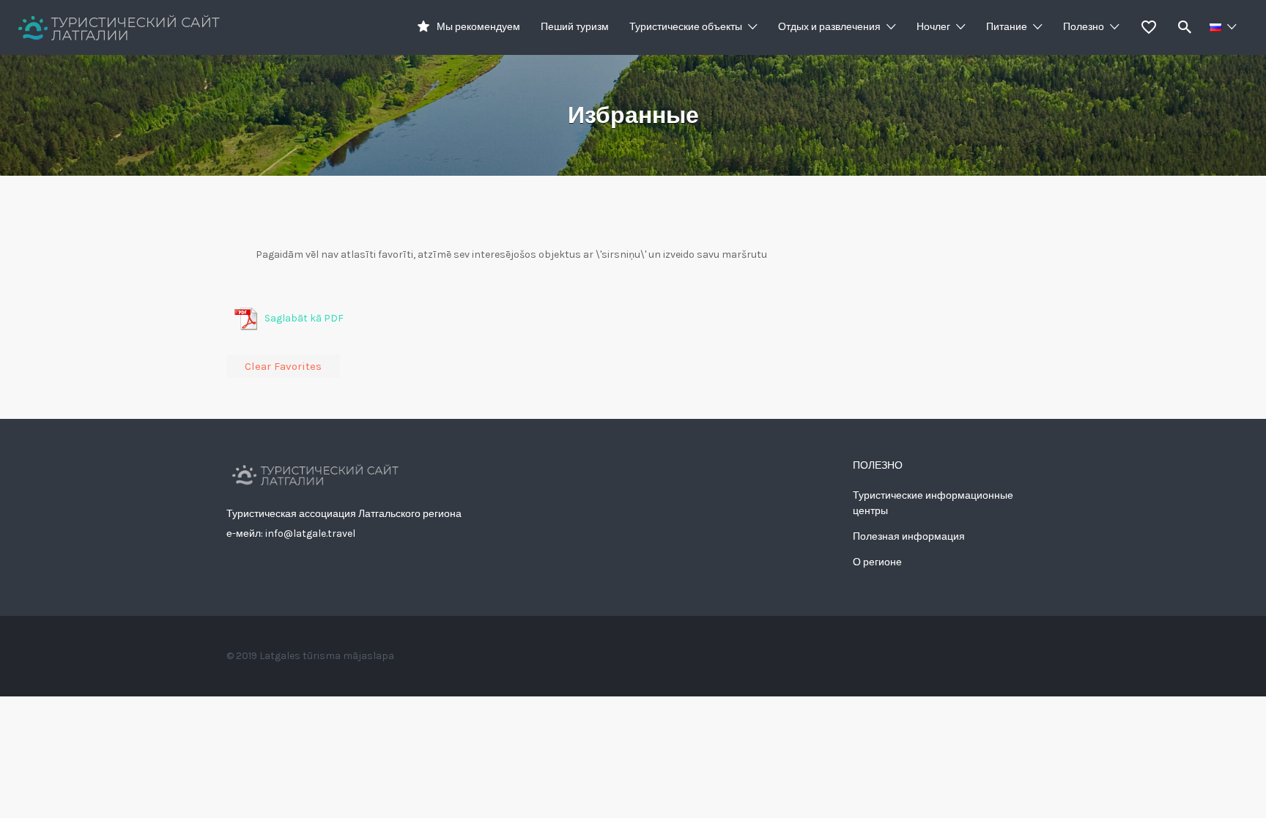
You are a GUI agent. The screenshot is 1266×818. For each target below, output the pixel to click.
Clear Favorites (283, 366)
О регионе (877, 562)
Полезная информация (909, 536)
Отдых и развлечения (829, 27)
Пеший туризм (575, 27)
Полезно (1083, 27)
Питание (1006, 27)
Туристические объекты (685, 27)
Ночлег (933, 27)
